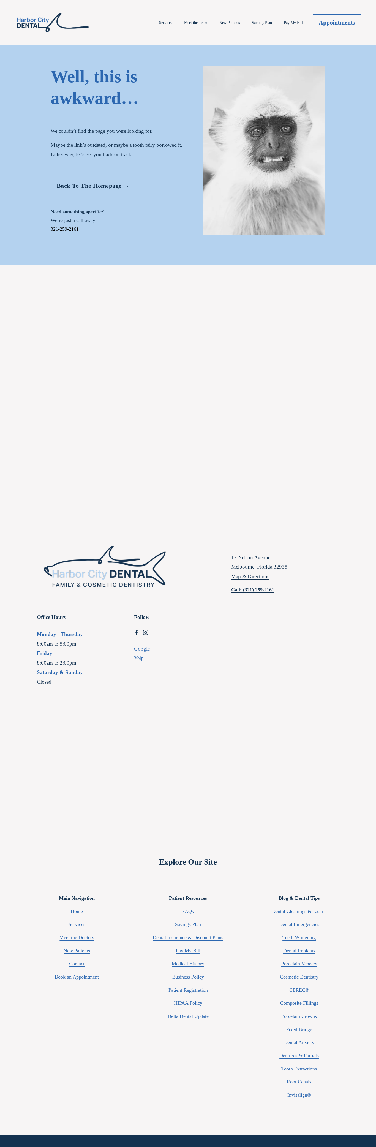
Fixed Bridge (299, 1029)
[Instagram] (145, 632)
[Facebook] (137, 632)
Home (77, 911)
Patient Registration (188, 990)
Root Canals (299, 1082)
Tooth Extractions (299, 1069)
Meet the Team (195, 22)
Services (165, 22)
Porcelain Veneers (299, 963)
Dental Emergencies (299, 924)
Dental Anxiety (299, 1042)
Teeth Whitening (299, 937)
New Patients (229, 22)
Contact (77, 963)
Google (142, 649)
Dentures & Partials (299, 1055)
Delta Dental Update (188, 1016)
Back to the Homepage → (93, 185)
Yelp (139, 658)
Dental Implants (299, 950)
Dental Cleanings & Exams (299, 911)
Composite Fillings (299, 1003)
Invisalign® (299, 1095)
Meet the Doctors (76, 937)
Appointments (337, 22)
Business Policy (188, 977)
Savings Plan (262, 22)
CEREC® (299, 990)
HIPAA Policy (188, 1003)
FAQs (188, 911)
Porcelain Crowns (299, 1016)
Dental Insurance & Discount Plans (188, 937)
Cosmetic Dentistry (299, 977)
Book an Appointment (77, 977)
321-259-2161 (65, 229)
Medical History (188, 963)
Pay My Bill (293, 22)
